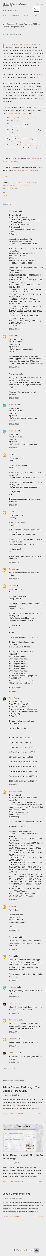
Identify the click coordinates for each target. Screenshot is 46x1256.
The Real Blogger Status (15, 5)
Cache (20, 183)
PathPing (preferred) (25, 139)
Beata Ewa (13, 698)
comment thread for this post (16, 113)
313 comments (15, 1216)
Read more (38, 1113)
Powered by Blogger (24, 1250)
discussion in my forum (27, 145)
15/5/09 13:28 (14, 1013)
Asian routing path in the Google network (25, 170)
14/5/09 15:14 (14, 900)
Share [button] (5, 196)
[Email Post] (4, 193)
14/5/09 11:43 (14, 448)
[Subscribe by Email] (36, 9)
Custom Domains (31, 183)
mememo (12, 405)
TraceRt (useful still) (13, 142)
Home (5, 16)
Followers (15, 16)
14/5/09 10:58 (14, 367)
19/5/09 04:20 (14, 1046)
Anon (11, 336)
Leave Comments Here (16, 1193)
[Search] (37, 4)
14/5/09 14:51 (14, 691)
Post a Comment (9, 1068)
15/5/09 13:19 (14, 997)
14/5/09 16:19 (14, 930)
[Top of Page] (36, 1250)
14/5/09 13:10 (14, 505)
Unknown (12, 1039)
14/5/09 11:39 (14, 424)
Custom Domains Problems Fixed (16, 186)
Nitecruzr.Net (8, 189)
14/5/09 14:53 (14, 785)
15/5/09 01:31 (14, 949)
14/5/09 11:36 (14, 398)
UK (16, 189)
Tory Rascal (13, 791)
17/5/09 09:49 (14, 1032)
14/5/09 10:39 (14, 329)
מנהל (11, 906)
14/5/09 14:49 (14, 579)
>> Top (5, 176)
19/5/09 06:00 (14, 1062)
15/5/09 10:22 (14, 980)
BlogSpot (13, 183)
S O (10, 454)
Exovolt (12, 569)
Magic (26, 16)
